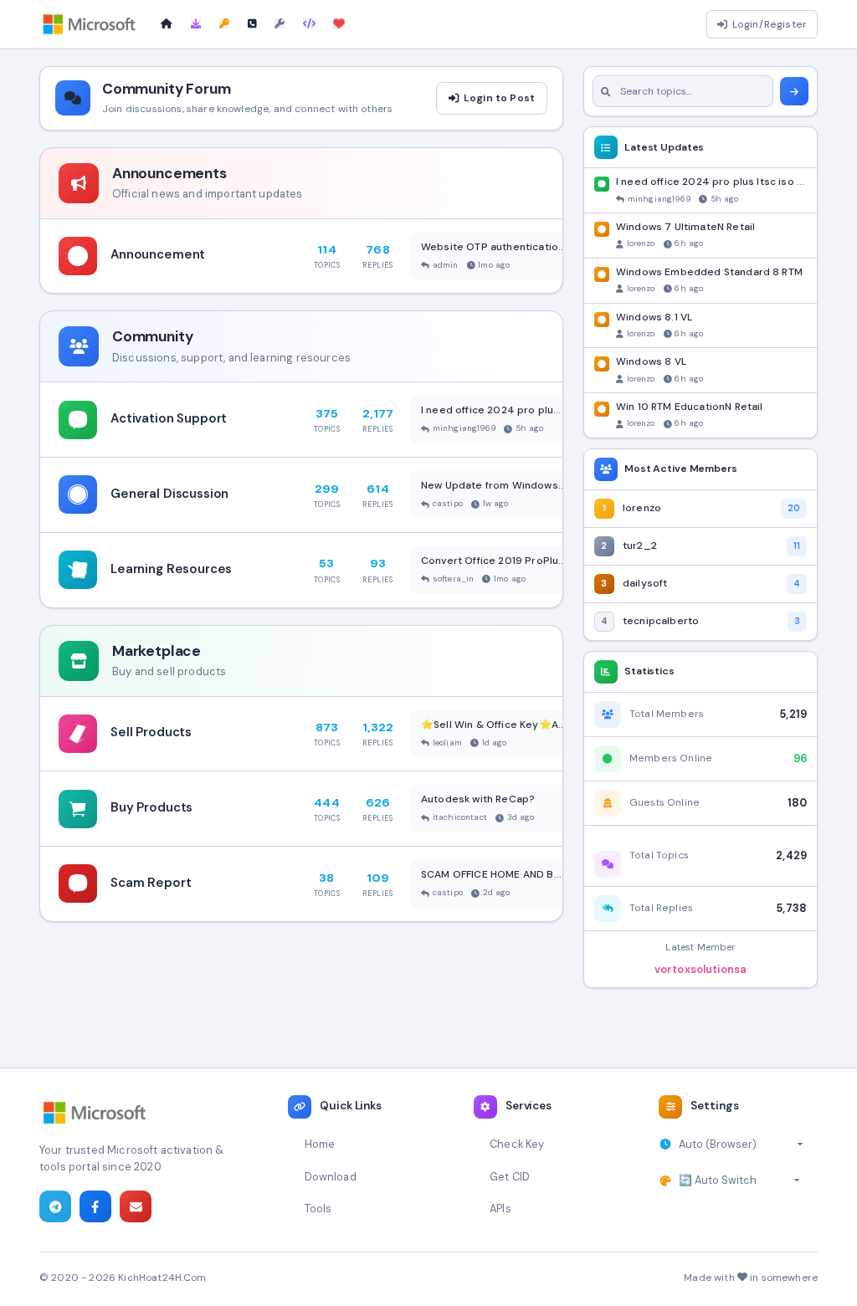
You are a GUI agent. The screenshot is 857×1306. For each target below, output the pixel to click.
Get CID (510, 1177)
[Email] (135, 1206)
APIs (500, 1208)
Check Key (517, 1144)
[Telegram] (55, 1206)
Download (330, 1177)
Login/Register (769, 24)
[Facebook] (95, 1206)
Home (320, 1144)
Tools (318, 1208)
